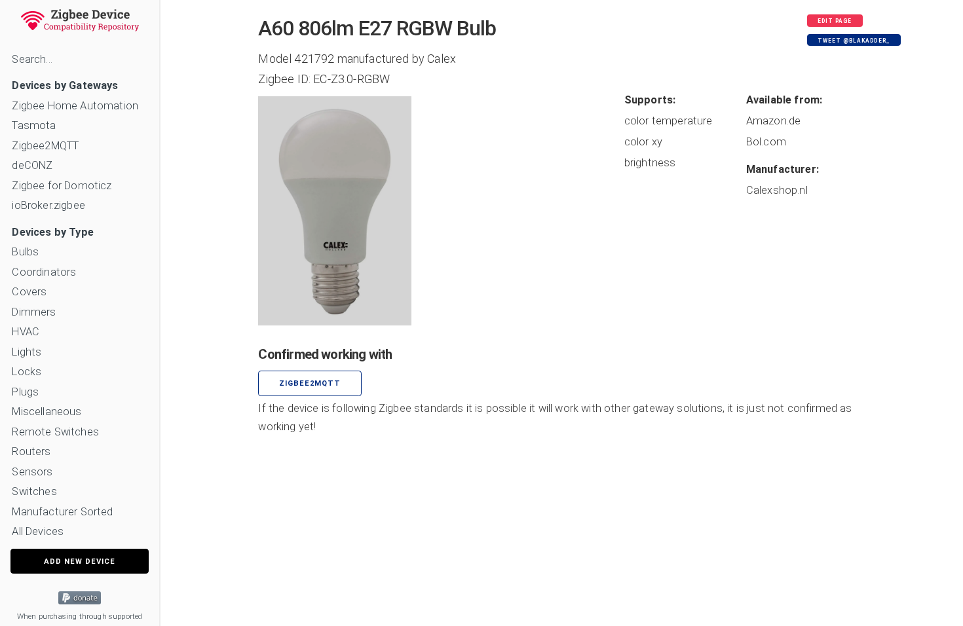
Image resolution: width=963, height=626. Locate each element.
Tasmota (34, 125)
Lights (26, 352)
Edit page (835, 21)
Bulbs (25, 252)
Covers (29, 291)
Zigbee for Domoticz (61, 185)
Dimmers (34, 312)
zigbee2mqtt (310, 383)
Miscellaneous (46, 411)
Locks (26, 371)
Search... (32, 59)
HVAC (25, 331)
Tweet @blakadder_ (854, 40)
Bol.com (766, 142)
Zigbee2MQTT (45, 145)
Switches (34, 491)
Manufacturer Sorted (62, 512)
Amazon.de (773, 121)
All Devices (38, 531)
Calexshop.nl (777, 190)
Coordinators (44, 272)
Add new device (79, 561)
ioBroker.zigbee (48, 205)
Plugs (25, 392)
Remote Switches (55, 432)
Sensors (32, 472)
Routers (31, 451)
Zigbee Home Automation (75, 106)
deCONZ (32, 165)
